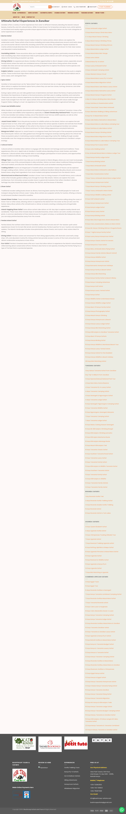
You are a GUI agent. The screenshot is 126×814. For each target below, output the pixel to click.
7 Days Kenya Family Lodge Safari (97, 157)
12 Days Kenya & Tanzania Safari (97, 652)
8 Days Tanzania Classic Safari (96, 450)
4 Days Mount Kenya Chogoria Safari (98, 95)
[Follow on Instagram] (102, 1)
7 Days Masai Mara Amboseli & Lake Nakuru (100, 170)
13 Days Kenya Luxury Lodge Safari (97, 324)
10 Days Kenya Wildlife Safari (95, 257)
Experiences (21, 13)
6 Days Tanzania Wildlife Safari (96, 408)
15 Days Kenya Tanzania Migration (97, 698)
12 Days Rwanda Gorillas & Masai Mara (99, 661)
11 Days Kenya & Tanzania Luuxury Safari (99, 648)
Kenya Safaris (33, 13)
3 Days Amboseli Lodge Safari (96, 28)
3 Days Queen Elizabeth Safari (96, 527)
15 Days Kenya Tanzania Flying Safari (98, 694)
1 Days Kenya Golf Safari (94, 286)
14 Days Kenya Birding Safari (95, 340)
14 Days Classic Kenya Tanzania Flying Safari (101, 686)
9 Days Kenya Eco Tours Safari (96, 245)
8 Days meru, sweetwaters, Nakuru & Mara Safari (102, 224)
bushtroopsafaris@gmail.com (101, 802)
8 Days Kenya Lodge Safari (95, 207)
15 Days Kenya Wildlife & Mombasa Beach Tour (102, 344)
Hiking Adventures (70, 780)
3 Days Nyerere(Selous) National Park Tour (100, 379)
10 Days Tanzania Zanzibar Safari (97, 627)
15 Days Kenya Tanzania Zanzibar (97, 690)
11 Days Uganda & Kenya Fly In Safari (98, 636)
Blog (23, 17)
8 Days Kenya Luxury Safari (94, 211)
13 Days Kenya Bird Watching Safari (97, 328)
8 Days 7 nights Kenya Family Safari (98, 232)
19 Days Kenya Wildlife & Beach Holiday (99, 357)
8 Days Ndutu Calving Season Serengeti (99, 425)
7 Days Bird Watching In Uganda (96, 572)
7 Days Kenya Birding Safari (95, 161)
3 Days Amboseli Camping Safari (97, 70)
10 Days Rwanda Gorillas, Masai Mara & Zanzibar (102, 623)
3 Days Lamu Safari (92, 57)
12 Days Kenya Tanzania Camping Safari (99, 657)
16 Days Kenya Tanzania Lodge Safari (98, 707)
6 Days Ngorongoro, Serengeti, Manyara (99, 412)
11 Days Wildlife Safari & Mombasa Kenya (99, 299)
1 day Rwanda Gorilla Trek (94, 496)
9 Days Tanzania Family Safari (96, 462)
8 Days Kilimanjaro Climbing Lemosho (98, 433)
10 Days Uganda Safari (93, 556)
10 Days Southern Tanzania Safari (97, 470)
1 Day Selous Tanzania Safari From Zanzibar (100, 371)
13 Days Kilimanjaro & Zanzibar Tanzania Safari (102, 332)
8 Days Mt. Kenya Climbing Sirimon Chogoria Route (103, 228)
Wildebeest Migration (72, 788)
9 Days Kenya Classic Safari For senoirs (99, 241)
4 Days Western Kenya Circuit (95, 74)
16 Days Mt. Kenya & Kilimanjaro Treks (98, 702)
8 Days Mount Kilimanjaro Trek (96, 445)
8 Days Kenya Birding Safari (95, 215)
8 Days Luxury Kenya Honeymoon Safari (99, 236)
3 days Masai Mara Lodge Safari (97, 49)
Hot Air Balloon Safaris (72, 776)
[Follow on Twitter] (107, 1)
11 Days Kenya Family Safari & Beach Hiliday (100, 278)
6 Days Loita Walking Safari (95, 149)
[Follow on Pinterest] (111, 1)
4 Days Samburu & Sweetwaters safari (99, 103)
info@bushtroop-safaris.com (100, 798)
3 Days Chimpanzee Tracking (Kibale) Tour (100, 535)
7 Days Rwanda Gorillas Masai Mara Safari (100, 598)
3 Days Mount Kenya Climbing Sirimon (98, 45)
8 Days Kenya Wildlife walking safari (98, 195)
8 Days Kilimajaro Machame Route (97, 437)
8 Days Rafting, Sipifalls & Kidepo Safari (99, 547)
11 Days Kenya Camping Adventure (97, 282)
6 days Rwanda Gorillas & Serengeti (98, 590)
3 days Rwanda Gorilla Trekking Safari (98, 501)
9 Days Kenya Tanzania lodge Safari (98, 619)
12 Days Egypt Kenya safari (94, 673)
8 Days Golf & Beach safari (94, 199)
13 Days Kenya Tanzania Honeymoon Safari (100, 682)
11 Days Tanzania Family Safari (96, 475)
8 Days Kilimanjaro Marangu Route (97, 441)
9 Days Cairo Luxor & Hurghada (96, 607)
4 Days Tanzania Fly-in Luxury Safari (98, 387)
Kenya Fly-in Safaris (71, 772)
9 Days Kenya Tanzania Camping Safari (99, 615)
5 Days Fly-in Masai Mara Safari (96, 116)
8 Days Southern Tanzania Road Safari (99, 454)
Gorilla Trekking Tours (71, 768)
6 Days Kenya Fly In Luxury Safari (96, 145)
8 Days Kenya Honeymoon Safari (97, 203)
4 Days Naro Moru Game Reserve (97, 383)
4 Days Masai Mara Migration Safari (98, 82)
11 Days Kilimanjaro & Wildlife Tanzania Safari (101, 466)
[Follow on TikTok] (103, 1)
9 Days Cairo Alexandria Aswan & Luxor (99, 611)
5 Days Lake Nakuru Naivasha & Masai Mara (100, 120)
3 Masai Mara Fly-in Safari (94, 62)
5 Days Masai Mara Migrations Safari (98, 136)
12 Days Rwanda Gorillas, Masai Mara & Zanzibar (102, 665)
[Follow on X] (105, 1)
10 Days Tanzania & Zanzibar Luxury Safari (100, 632)
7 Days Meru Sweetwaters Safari (97, 174)
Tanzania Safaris (87, 13)
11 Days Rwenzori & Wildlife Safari (97, 560)
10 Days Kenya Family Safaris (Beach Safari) (101, 253)
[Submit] (50, 6)
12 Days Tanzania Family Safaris (96, 483)
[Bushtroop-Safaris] (19, 7)
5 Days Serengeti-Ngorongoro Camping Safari (102, 404)
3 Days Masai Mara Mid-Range (96, 53)
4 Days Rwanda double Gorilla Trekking (99, 505)
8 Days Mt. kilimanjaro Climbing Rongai (99, 429)
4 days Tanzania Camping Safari (97, 391)
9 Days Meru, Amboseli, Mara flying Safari (100, 249)
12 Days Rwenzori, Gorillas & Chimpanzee (99, 669)
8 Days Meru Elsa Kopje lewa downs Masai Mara (102, 220)
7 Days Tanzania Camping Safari (97, 416)
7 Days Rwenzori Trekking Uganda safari (99, 543)
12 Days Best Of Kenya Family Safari (98, 307)
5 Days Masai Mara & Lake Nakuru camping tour (102, 124)
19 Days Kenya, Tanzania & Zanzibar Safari (100, 715)
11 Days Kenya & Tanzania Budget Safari (99, 644)
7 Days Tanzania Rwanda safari (96, 603)
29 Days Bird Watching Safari (95, 361)
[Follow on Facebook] (100, 1)
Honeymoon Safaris (71, 784)
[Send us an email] (109, 1)
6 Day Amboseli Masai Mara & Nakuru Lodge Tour (102, 153)
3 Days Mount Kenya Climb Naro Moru (98, 32)
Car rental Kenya (46, 13)
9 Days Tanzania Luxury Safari (96, 458)
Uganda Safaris (59, 13)
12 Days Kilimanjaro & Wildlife (95, 479)
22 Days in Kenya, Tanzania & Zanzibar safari (101, 730)
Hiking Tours (99, 13)
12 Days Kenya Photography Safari (97, 311)
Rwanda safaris (73, 13)
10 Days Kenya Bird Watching (95, 274)
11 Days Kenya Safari (92, 295)
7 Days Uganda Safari (93, 539)
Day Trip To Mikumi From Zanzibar (97, 375)
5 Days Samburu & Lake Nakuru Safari (98, 128)
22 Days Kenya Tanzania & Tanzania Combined (102, 725)
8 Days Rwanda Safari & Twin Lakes (98, 513)
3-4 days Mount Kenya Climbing (96, 37)
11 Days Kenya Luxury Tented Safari (97, 290)
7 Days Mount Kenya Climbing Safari (98, 186)
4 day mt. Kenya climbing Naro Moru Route (100, 99)
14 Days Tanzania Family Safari (96, 487)
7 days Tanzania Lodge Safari (96, 420)
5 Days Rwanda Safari (93, 509)
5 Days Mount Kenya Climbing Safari (98, 132)
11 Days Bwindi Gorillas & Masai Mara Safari (100, 640)
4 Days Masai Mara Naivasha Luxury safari (100, 91)
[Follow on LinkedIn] (112, 1)
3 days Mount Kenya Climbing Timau (98, 41)
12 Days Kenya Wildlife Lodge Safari (98, 303)
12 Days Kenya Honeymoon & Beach (98, 320)
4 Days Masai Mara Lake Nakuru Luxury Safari (101, 87)
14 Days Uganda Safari (93, 568)
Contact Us (30, 17)
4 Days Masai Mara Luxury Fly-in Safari (99, 78)
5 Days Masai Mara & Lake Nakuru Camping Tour (102, 141)
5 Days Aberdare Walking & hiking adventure (101, 112)
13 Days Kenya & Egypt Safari (95, 677)
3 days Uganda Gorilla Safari (95, 531)
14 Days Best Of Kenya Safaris (95, 336)
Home (14, 13)
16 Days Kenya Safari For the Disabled (98, 353)
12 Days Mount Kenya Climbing (96, 315)
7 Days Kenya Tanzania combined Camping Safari (103, 594)
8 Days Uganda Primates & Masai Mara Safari (101, 552)
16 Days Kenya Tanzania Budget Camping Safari (102, 711)
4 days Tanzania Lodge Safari (96, 400)
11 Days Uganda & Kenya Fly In (95, 564)
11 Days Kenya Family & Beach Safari (98, 270)
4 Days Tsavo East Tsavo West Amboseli (99, 107)
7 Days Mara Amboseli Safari (95, 166)
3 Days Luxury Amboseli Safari (96, 66)
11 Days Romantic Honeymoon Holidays (99, 265)
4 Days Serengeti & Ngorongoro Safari (99, 395)
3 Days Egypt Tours (92, 582)
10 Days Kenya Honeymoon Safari (97, 261)
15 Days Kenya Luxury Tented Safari (97, 349)
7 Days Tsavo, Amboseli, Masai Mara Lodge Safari (103, 178)
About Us (16, 17)
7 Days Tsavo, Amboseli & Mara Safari (98, 191)
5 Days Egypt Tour (91, 586)
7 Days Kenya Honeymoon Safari (97, 182)
